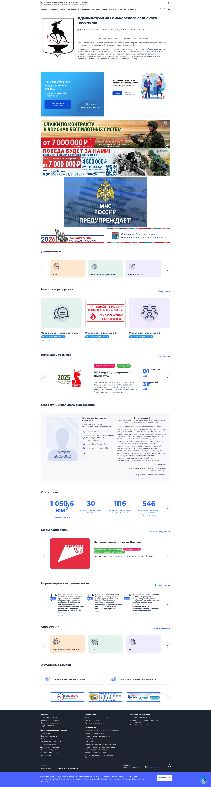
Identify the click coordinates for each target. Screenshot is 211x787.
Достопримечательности (50, 741)
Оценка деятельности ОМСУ (141, 718)
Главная (43, 9)
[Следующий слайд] (168, 94)
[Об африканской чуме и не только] (61, 313)
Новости (112, 9)
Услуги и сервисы (47, 726)
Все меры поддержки (159, 532)
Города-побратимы (48, 744)
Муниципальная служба (94, 733)
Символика (45, 733)
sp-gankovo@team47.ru (68, 768)
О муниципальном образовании (62, 9)
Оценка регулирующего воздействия (100, 744)
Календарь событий (48, 718)
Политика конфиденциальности (132, 766)
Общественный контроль (140, 715)
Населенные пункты (48, 750)
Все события (164, 356)
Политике (43, 782)
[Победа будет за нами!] (105, 162)
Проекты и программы (94, 723)
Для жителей (46, 715)
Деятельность (84, 9)
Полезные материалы (49, 723)
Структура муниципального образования (102, 731)
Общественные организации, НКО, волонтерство (144, 721)
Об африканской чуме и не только (59, 333)
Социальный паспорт (49, 752)
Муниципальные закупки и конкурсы (100, 747)
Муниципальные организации (97, 736)
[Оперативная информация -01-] (105, 313)
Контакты (132, 9)
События (122, 9)
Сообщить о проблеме (58, 104)
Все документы (162, 585)
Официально (90, 728)
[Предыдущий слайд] (108, 94)
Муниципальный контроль (96, 752)
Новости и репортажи (49, 720)
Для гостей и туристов (49, 747)
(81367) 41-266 (45, 768)
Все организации (161, 628)
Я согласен (164, 778)
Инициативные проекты (139, 725)
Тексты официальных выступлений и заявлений (100, 756)
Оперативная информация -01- (101, 333)
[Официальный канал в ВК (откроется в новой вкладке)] (168, 766)
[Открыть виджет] (203, 779)
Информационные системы (96, 750)
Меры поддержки (99, 9)
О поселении (45, 755)
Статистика (89, 741)
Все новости (164, 291)
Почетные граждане (48, 736)
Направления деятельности (96, 718)
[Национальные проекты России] (70, 553)
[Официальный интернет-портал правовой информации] (105, 697)
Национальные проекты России (117, 542)
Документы (89, 739)
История (43, 739)
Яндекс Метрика (84, 777)
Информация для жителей (53, 337)
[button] (168, 269)
